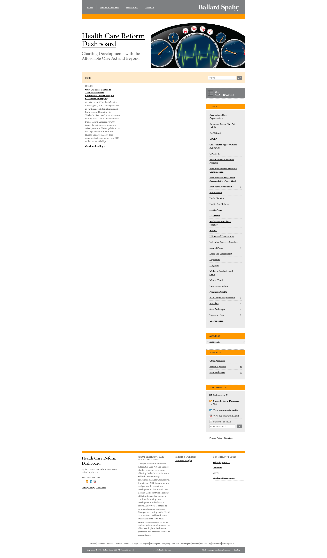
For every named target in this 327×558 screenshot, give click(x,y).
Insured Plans (216, 248)
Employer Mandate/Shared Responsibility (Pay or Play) (222, 179)
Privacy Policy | (216, 438)
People (216, 472)
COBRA (213, 138)
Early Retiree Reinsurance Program (221, 161)
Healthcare (214, 215)
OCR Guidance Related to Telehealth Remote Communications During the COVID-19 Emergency (99, 94)
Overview (217, 467)
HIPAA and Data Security (221, 236)
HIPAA (213, 230)
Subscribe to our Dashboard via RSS (224, 402)
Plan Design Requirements (222, 297)
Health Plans (215, 209)
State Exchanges (217, 309)
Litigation (214, 265)
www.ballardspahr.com (162, 549)
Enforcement (215, 192)
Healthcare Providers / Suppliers (220, 223)
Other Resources (217, 360)
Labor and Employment (220, 253)
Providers (214, 303)
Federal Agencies (217, 366)
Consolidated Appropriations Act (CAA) (223, 146)
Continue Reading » (95, 146)
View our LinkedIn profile (225, 410)
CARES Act (215, 133)
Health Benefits (216, 198)
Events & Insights (183, 460)
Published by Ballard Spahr (219, 7)
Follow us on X (220, 395)
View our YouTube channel (226, 415)
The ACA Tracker (109, 7)
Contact (149, 7)
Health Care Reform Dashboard (113, 40)
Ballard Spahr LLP (221, 462)
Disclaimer (228, 438)
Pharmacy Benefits (218, 291)
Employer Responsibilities (221, 186)
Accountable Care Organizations (218, 116)
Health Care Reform (219, 204)
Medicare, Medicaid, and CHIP (221, 273)
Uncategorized (216, 320)
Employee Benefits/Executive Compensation (223, 170)
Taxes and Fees (216, 315)
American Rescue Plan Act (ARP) (222, 125)
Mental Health (216, 280)
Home (90, 7)
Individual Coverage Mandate (223, 242)
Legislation (214, 259)
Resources (132, 7)
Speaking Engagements (224, 477)
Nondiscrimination (218, 286)
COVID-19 (214, 153)
